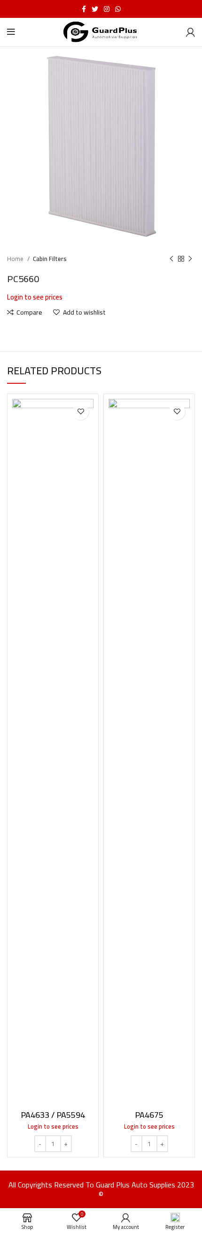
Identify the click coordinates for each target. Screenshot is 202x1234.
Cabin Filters (50, 259)
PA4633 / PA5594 (53, 1115)
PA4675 (149, 1115)
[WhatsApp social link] (118, 9)
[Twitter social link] (95, 9)
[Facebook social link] (84, 9)
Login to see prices (34, 297)
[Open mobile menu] (11, 32)
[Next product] (190, 259)
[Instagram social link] (106, 9)
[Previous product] (171, 259)
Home (16, 259)
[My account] (190, 32)
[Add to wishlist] (80, 411)
